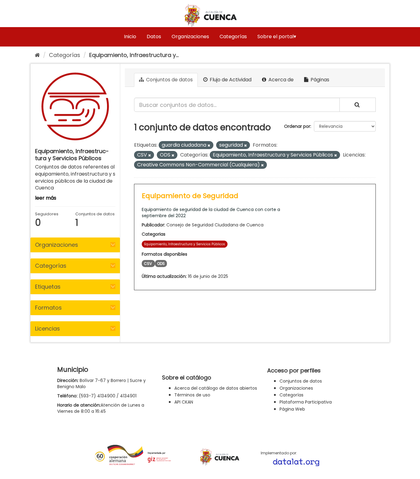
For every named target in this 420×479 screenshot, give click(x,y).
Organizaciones (190, 36)
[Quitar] (209, 145)
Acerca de (280, 79)
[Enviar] (357, 105)
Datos (154, 36)
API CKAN (183, 402)
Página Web (292, 409)
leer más (45, 197)
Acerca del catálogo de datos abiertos (215, 388)
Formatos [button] (48, 307)
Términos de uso (192, 395)
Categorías (233, 36)
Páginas (319, 79)
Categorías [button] (50, 266)
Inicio (130, 36)
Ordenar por (297, 126)
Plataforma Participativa (305, 402)
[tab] (75, 244)
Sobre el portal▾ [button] (276, 36)
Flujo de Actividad (230, 79)
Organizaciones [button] (56, 245)
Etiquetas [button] (48, 286)
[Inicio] (37, 55)
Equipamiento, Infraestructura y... (134, 55)
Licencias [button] (47, 328)
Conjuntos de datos (169, 79)
